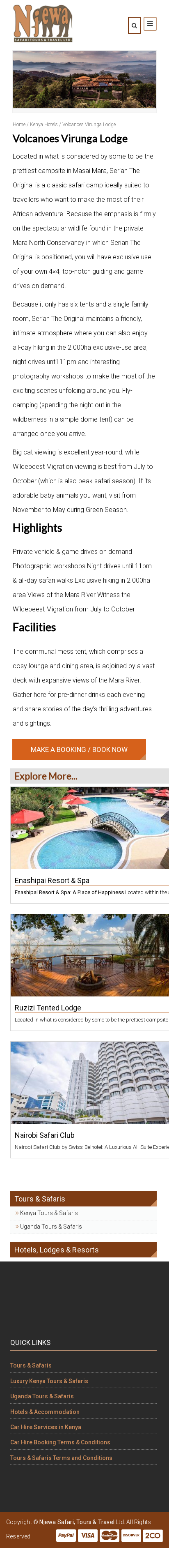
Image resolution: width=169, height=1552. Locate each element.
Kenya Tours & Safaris (48, 1213)
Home (19, 124)
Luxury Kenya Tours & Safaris (49, 1381)
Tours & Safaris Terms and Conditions (61, 1458)
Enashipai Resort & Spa (52, 880)
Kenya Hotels (44, 124)
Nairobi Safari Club (45, 1135)
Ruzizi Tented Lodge (48, 1007)
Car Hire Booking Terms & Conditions (60, 1442)
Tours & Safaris (31, 1365)
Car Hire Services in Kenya (45, 1427)
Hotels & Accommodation (45, 1412)
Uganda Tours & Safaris (50, 1226)
